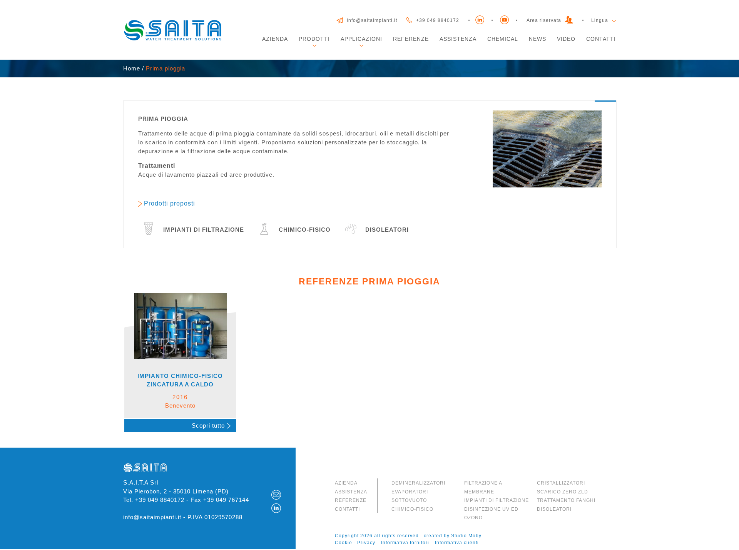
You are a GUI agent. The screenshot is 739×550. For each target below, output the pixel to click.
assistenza (351, 492)
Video (566, 39)
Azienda (275, 39)
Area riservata (544, 20)
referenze (350, 500)
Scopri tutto (209, 425)
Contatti (601, 39)
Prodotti (314, 39)
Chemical (502, 39)
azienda (346, 483)
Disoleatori (554, 509)
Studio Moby (466, 535)
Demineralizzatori (418, 483)
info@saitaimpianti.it (372, 20)
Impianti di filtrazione (496, 500)
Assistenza (458, 39)
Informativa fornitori (405, 542)
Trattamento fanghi (566, 500)
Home (131, 68)
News (537, 39)
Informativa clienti (457, 542)
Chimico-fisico (412, 509)
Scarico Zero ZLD (562, 492)
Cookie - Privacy (355, 542)
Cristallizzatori (561, 483)
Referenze (411, 39)
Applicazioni (361, 39)
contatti (347, 509)
